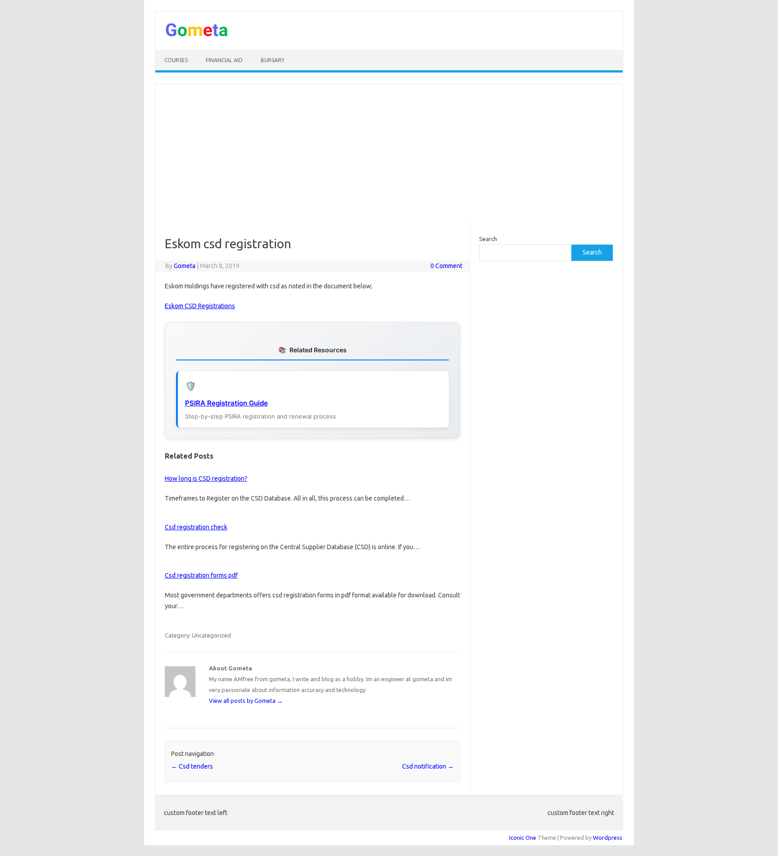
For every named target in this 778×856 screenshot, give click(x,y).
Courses (176, 60)
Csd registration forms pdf (201, 575)
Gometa (184, 265)
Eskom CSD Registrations (200, 306)
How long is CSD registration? (206, 478)
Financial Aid (224, 60)
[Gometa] (197, 34)
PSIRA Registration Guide (226, 403)
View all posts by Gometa (246, 700)
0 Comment (446, 265)
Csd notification (428, 766)
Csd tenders (192, 766)
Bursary (273, 60)
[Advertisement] (389, 153)
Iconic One (522, 837)
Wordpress (607, 837)
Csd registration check (196, 527)
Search (488, 239)
